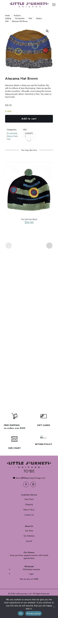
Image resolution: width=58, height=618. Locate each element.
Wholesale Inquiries (31, 569)
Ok (20, 613)
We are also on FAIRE (29, 579)
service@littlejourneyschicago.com (30, 477)
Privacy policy (33, 613)
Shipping (29, 504)
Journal (29, 541)
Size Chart (29, 499)
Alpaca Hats (12, 136)
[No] (54, 606)
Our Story (29, 530)
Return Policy (29, 509)
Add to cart (29, 118)
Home (7, 15)
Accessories (19, 18)
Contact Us (29, 514)
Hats (30, 18)
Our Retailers (29, 535)
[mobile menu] (53, 4)
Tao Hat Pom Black (29, 219)
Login (31, 573)
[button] (47, 31)
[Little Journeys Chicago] (29, 4)
